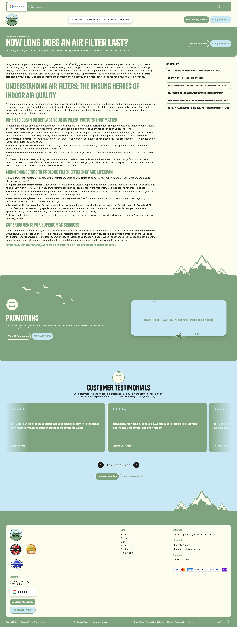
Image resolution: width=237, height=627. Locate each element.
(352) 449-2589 (181, 545)
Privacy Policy (138, 622)
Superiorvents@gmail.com (187, 549)
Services (125, 538)
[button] (76, 20)
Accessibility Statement (155, 622)
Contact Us (127, 549)
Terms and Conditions (184, 622)
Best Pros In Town (17, 559)
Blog (123, 541)
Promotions (127, 552)
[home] (12, 19)
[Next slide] (136, 465)
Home (124, 534)
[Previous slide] (101, 465)
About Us (124, 19)
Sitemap (170, 622)
